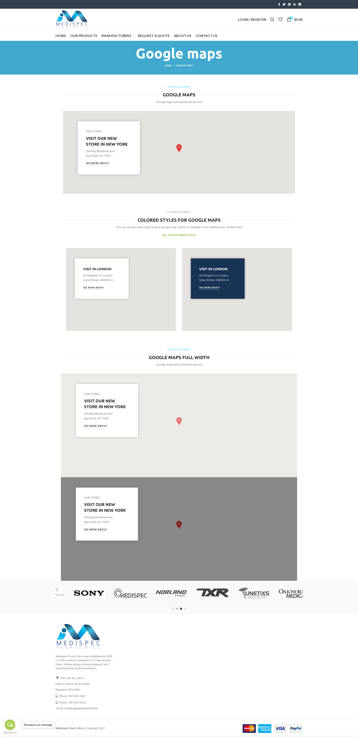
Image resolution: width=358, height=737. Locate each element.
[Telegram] (299, 4)
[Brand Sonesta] (241, 593)
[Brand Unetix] (158, 593)
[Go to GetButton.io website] (10, 732)
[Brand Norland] (76, 593)
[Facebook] (279, 4)
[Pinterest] (289, 4)
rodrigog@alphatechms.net (81, 708)
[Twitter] (284, 4)
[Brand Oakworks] (199, 593)
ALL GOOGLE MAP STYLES (179, 235)
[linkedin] (294, 4)
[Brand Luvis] (282, 593)
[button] (179, 148)
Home (168, 65)
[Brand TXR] (117, 593)
